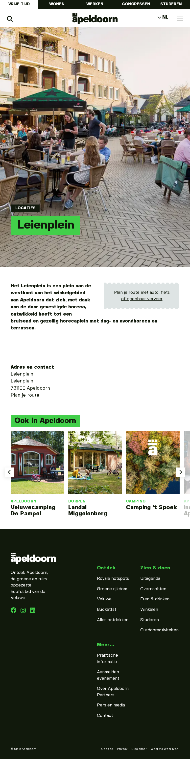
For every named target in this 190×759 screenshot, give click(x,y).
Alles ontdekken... (114, 620)
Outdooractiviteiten (159, 630)
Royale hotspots (113, 579)
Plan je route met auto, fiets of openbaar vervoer (142, 296)
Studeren (171, 4)
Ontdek (106, 568)
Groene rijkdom (112, 589)
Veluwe (104, 599)
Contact (105, 716)
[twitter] (32, 612)
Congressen (136, 4)
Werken (94, 4)
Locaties (25, 208)
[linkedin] (24, 612)
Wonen (57, 4)
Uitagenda (150, 579)
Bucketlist (106, 610)
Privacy (122, 749)
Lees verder (37, 474)
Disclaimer (139, 749)
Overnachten (153, 589)
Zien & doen (155, 568)
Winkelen (149, 610)
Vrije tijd (19, 4)
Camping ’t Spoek (151, 507)
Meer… (105, 645)
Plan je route (25, 395)
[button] (9, 472)
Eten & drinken (154, 599)
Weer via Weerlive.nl (165, 749)
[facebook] (14, 612)
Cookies (107, 749)
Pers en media (111, 705)
